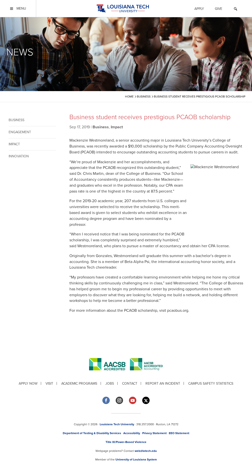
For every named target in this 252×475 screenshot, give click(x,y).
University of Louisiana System (136, 459)
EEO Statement (179, 433)
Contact (129, 383)
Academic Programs (79, 383)
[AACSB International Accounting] (146, 374)
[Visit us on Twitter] (146, 400)
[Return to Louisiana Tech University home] (122, 8)
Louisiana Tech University (117, 424)
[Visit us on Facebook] (106, 400)
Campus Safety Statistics (210, 383)
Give (218, 9)
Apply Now (28, 383)
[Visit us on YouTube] (133, 400)
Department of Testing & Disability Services (92, 433)
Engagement (20, 132)
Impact (14, 144)
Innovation (19, 156)
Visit (49, 383)
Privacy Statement (154, 433)
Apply (199, 9)
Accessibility (131, 433)
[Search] (235, 9)
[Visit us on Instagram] (119, 400)
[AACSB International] (109, 374)
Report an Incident (162, 383)
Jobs (109, 383)
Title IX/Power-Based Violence (126, 442)
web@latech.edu (146, 451)
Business (16, 120)
